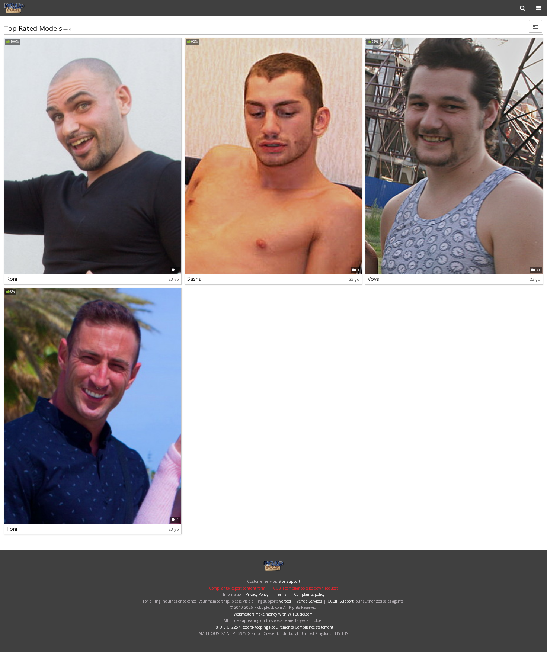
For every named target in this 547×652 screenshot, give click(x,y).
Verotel (285, 601)
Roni (11, 278)
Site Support (289, 581)
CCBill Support (340, 601)
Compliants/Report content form (237, 588)
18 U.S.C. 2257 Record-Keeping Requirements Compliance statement (273, 627)
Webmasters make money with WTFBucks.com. (274, 614)
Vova (374, 278)
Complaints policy (309, 594)
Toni (11, 528)
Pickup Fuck (27, 8)
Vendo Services (309, 601)
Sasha (194, 278)
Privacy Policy (257, 594)
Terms (281, 594)
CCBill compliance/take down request (305, 588)
